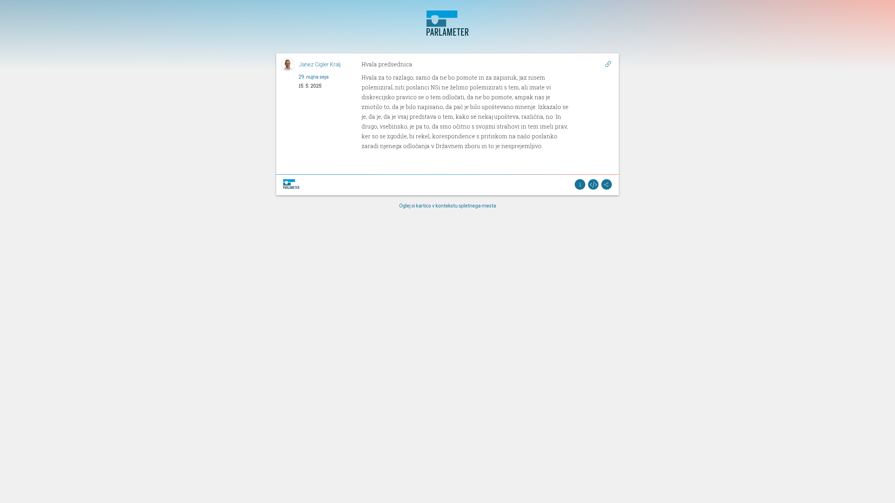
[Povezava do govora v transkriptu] (608, 64)
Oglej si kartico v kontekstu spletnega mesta (447, 206)
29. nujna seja (314, 77)
